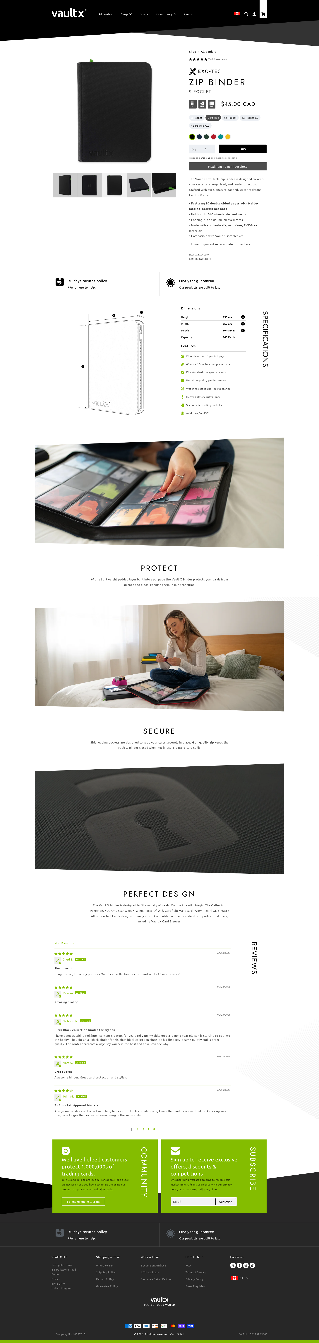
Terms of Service (196, 1272)
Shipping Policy (106, 1272)
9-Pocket (213, 117)
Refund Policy (105, 1279)
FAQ (188, 1265)
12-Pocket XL (250, 117)
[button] (125, 14)
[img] (63, 953)
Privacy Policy (194, 1279)
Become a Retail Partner (156, 1279)
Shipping (205, 157)
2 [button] (138, 1129)
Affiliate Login (150, 1272)
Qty (193, 149)
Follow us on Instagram (83, 1201)
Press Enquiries (195, 1286)
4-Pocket (196, 117)
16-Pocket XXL (200, 125)
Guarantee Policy (107, 1286)
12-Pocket (230, 117)
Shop (192, 51)
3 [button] (144, 1129)
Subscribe (225, 1201)
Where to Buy (104, 1265)
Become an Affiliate (153, 1265)
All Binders (208, 51)
